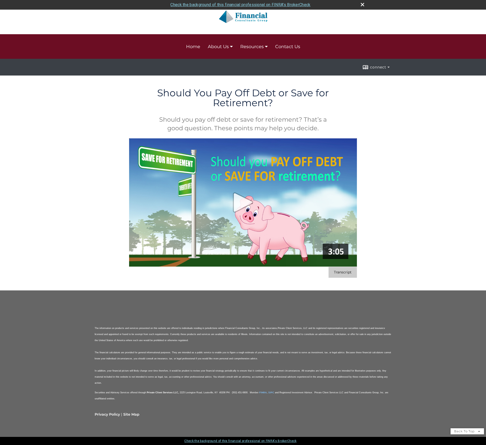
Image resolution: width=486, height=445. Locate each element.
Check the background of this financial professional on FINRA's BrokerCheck (240, 4)
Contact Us (287, 46)
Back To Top (465, 431)
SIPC (271, 392)
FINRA (263, 392)
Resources (252, 46)
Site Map (131, 414)
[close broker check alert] (362, 5)
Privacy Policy (107, 414)
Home (193, 46)
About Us (218, 46)
